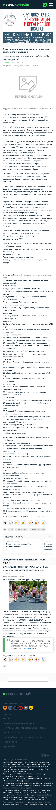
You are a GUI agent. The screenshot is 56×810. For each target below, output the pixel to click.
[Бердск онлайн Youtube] (20, 708)
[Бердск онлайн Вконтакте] (10, 708)
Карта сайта (9, 746)
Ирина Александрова (16, 576)
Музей (10, 529)
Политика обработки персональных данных (25, 728)
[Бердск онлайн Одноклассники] (5, 708)
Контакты (7, 718)
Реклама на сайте (12, 732)
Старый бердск (21, 529)
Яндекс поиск (10, 742)
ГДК (5, 529)
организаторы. (29, 648)
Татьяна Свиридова (37, 529)
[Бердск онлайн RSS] (31, 708)
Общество (6, 63)
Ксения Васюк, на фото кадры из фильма (23, 66)
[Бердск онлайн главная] (17, 694)
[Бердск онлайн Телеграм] (15, 708)
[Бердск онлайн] (16, 4)
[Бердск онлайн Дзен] (26, 708)
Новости (7, 714)
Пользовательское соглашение (19, 723)
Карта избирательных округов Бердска (22, 737)
